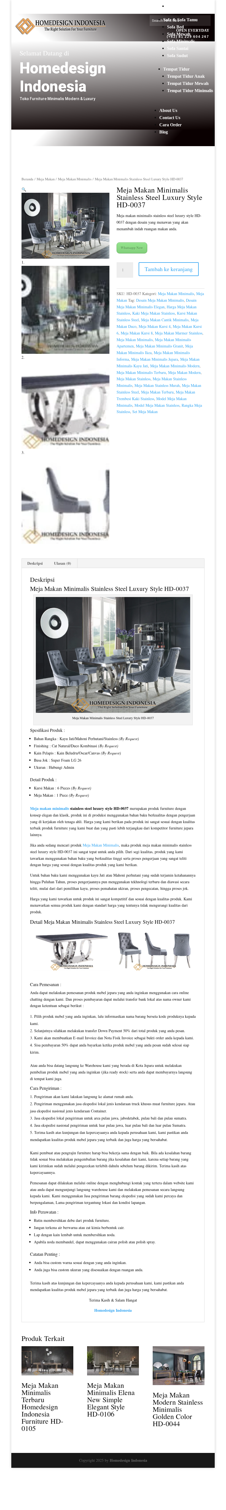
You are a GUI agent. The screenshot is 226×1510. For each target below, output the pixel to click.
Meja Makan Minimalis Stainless (78, 921)
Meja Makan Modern (184, 372)
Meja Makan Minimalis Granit (159, 346)
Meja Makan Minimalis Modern (175, 365)
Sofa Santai (177, 48)
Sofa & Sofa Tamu (180, 19)
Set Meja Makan (145, 411)
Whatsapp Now (132, 247)
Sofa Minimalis (181, 41)
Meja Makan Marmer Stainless (178, 333)
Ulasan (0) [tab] (62, 563)
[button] (23, 189)
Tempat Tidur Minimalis (190, 90)
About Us (168, 110)
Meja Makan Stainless (133, 378)
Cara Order (170, 124)
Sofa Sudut (177, 55)
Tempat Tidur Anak (186, 76)
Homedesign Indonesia (128, 1460)
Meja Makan (46, 178)
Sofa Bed (175, 27)
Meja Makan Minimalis (189, 6)
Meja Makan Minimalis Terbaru (141, 372)
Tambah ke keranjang (169, 269)
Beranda (27, 178)
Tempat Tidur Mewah (188, 83)
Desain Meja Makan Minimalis (160, 300)
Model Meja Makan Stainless (156, 405)
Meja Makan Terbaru (157, 392)
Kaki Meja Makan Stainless (153, 313)
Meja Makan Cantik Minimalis (165, 319)
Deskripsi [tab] (35, 563)
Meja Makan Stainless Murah (157, 385)
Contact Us (169, 117)
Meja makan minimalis (49, 808)
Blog (163, 132)
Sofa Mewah (178, 34)
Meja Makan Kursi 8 (137, 333)
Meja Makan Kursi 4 (155, 326)
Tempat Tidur (176, 69)
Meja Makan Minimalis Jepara (154, 359)
